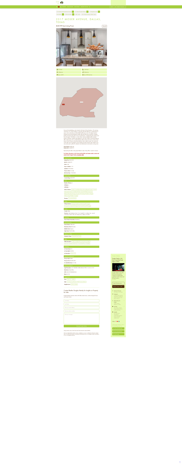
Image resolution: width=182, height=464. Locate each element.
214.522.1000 (80, 155)
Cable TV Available (75, 189)
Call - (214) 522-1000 (118, 328)
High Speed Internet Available (71, 191)
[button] (81, 102)
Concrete (70, 198)
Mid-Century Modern (82, 281)
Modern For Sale (84, 6)
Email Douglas (117, 334)
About (112, 6)
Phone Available (86, 243)
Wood (74, 198)
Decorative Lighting (84, 189)
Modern (64, 6)
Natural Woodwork (68, 193)
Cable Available (75, 241)
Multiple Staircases (88, 191)
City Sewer (82, 241)
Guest (85, 205)
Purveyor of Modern (116, 256)
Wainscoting (67, 195)
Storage (88, 205)
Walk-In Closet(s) (74, 195)
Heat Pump (78, 236)
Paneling (83, 193)
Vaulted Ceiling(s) (89, 193)
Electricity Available (68, 243)
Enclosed (83, 203)
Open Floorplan (77, 193)
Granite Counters (92, 189)
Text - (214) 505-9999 (118, 331)
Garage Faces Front (78, 205)
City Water (88, 241)
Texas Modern (70, 6)
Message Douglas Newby (81, 326)
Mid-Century (76, 6)
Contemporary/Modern (71, 281)
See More (114, 279)
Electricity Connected (78, 243)
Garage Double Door (76, 203)
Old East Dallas (74, 284)
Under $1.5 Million (71, 279)
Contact (120, 6)
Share (104, 26)
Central (73, 236)
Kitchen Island (80, 191)
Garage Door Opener (69, 205)
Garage (87, 203)
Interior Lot (73, 253)
